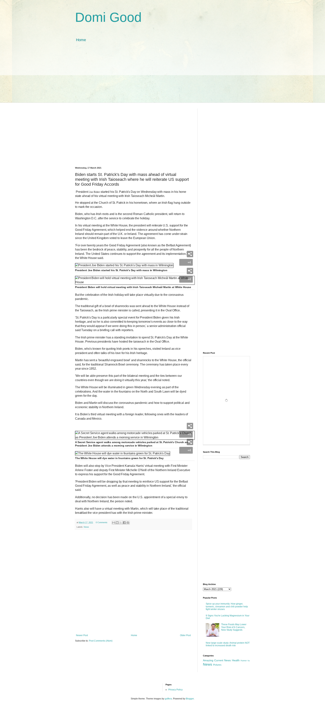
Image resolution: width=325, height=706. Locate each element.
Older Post (185, 635)
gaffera (168, 698)
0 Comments (101, 522)
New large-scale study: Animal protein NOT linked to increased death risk (228, 644)
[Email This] (113, 522)
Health (236, 660)
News (86, 527)
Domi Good (108, 17)
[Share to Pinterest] (128, 522)
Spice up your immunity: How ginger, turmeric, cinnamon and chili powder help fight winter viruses (227, 606)
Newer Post (82, 635)
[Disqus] (133, 581)
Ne (249, 661)
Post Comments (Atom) (100, 640)
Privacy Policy (175, 689)
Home (81, 40)
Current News (222, 660)
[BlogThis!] (117, 522)
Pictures (217, 665)
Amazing (208, 660)
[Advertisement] (162, 76)
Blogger (190, 698)
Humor (244, 660)
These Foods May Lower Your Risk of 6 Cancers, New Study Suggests (233, 627)
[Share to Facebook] (124, 522)
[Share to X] (121, 522)
